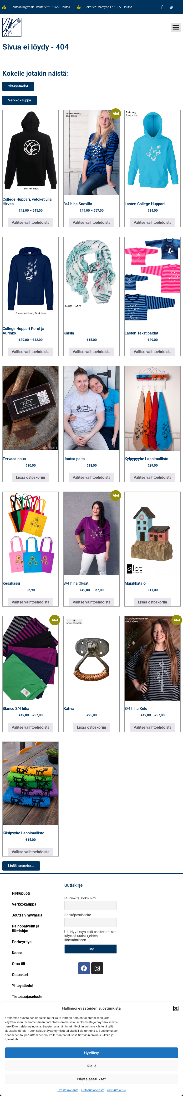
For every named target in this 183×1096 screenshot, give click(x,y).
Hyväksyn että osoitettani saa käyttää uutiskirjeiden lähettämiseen (90, 936)
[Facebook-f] (162, 7)
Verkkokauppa (24, 904)
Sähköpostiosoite (77, 915)
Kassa (17, 953)
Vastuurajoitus (116, 1090)
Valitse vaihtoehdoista (31, 222)
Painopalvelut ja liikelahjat (25, 928)
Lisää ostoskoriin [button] (30, 477)
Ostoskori (20, 974)
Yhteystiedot (22, 985)
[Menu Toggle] (176, 27)
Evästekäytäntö (67, 1090)
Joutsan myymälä (27, 915)
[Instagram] (171, 7)
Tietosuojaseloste (92, 1090)
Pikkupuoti (21, 893)
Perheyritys (21, 942)
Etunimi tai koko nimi (80, 898)
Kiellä (92, 1066)
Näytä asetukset (91, 1079)
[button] (175, 1008)
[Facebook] (84, 968)
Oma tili (18, 963)
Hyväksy (91, 1053)
